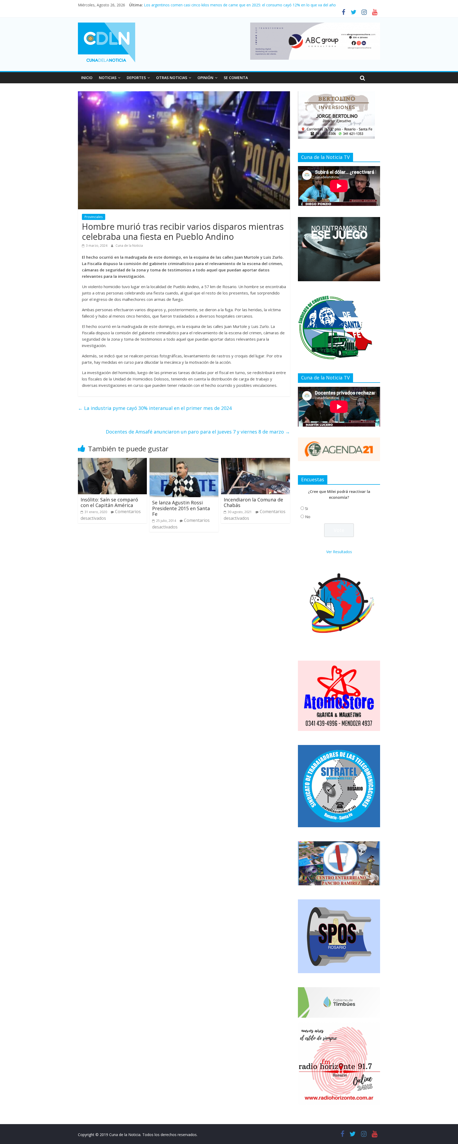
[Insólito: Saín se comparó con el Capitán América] (112, 461)
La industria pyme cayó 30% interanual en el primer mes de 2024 (155, 408)
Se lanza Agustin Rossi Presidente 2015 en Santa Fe (181, 508)
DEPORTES (136, 77)
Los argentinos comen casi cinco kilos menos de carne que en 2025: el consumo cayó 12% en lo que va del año (240, 4)
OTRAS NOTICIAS (171, 77)
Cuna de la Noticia (129, 245)
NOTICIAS (107, 77)
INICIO (87, 77)
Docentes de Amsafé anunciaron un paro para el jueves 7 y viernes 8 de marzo (198, 431)
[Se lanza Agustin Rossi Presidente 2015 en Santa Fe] (183, 461)
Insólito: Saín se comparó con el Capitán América (109, 502)
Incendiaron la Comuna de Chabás (253, 502)
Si (306, 508)
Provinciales (94, 217)
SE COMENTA (236, 77)
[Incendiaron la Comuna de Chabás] (255, 461)
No (307, 516)
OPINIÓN (205, 77)
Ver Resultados (339, 551)
